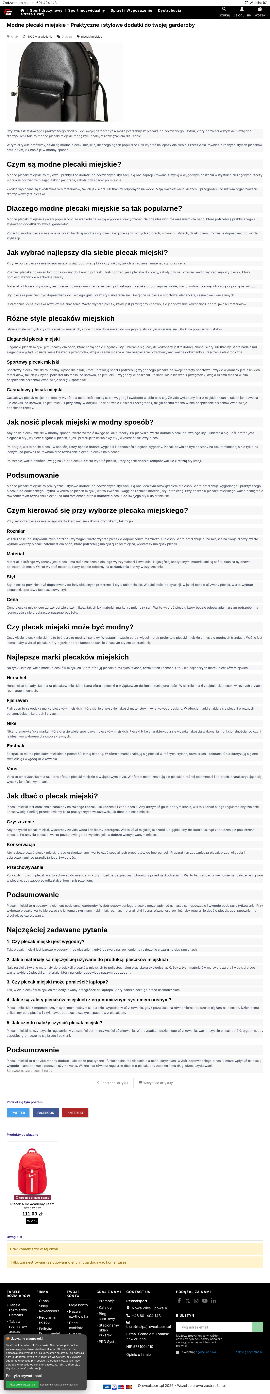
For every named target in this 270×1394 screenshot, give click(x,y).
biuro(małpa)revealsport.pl (148, 1327)
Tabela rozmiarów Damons (18, 1310)
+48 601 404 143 (146, 1316)
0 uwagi (67, 36)
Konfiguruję (46, 1384)
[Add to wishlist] (54, 1148)
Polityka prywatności (24, 1376)
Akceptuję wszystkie (22, 1384)
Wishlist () (258, 3)
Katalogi (105, 1307)
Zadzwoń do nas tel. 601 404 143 (30, 3)
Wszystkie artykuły (157, 1083)
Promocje (107, 1301)
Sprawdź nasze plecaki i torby (29, 1071)
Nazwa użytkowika (78, 1313)
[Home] (22, 10)
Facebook (45, 1113)
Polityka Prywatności (49, 1331)
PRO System (109, 1342)
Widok (32, 1221)
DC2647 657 (32, 1208)
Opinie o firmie (138, 1354)
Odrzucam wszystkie (66, 1384)
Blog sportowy (107, 1316)
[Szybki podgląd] (54, 1156)
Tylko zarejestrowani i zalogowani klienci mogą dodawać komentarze (68, 1262)
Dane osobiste (76, 1325)
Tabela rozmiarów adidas (18, 1326)
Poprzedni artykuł (113, 1083)
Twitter (18, 1113)
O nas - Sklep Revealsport (49, 1306)
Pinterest (75, 1113)
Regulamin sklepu (47, 1319)
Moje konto (78, 1305)
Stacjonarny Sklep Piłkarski (109, 1330)
